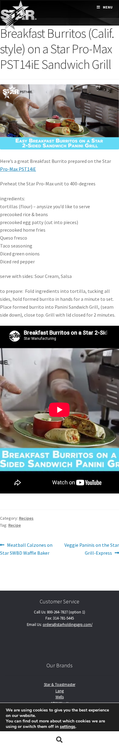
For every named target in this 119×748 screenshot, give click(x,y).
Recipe (14, 525)
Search (59, 740)
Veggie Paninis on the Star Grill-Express (91, 549)
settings (67, 726)
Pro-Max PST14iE (18, 169)
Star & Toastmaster (59, 684)
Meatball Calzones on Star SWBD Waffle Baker (26, 549)
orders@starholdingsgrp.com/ (67, 624)
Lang (60, 690)
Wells (60, 696)
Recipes (26, 518)
